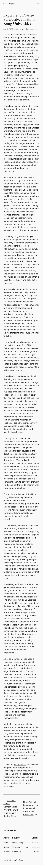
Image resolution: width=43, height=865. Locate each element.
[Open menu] (38, 3)
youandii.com (9, 4)
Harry (21, 29)
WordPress (19, 860)
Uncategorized (31, 29)
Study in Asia (20, 764)
